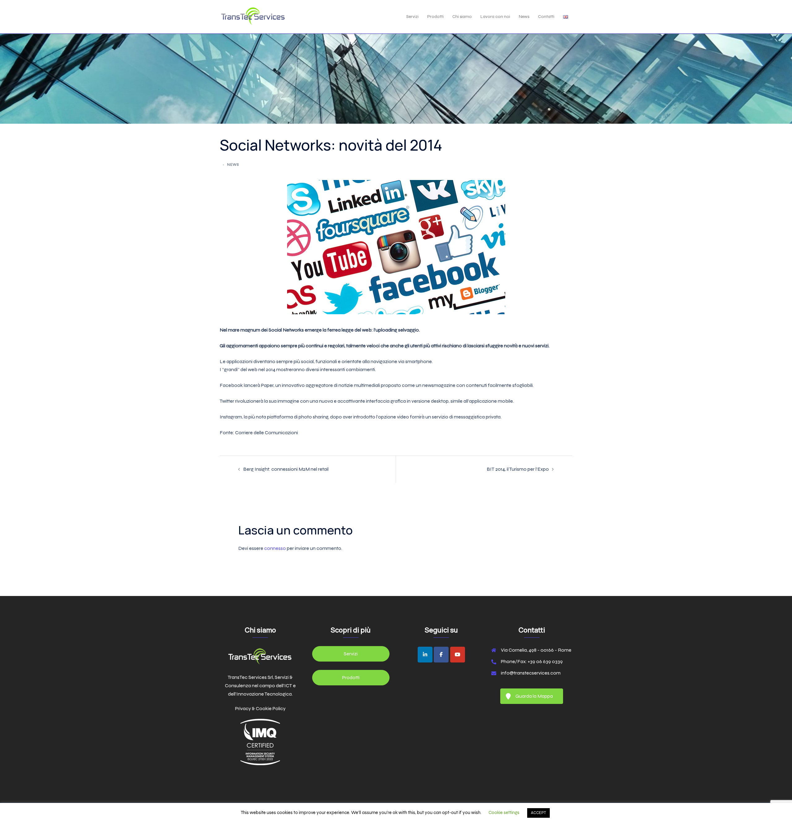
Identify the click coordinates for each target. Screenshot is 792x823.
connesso (275, 548)
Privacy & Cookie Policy (260, 708)
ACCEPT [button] (538, 812)
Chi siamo (462, 16)
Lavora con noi (495, 16)
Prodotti (435, 16)
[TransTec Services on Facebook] (441, 654)
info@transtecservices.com (531, 673)
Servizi (412, 16)
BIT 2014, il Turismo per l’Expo (518, 469)
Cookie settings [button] (504, 812)
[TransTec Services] (253, 16)
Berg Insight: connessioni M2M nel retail (286, 469)
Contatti (546, 16)
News (524, 16)
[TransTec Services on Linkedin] (425, 654)
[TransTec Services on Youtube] (457, 654)
